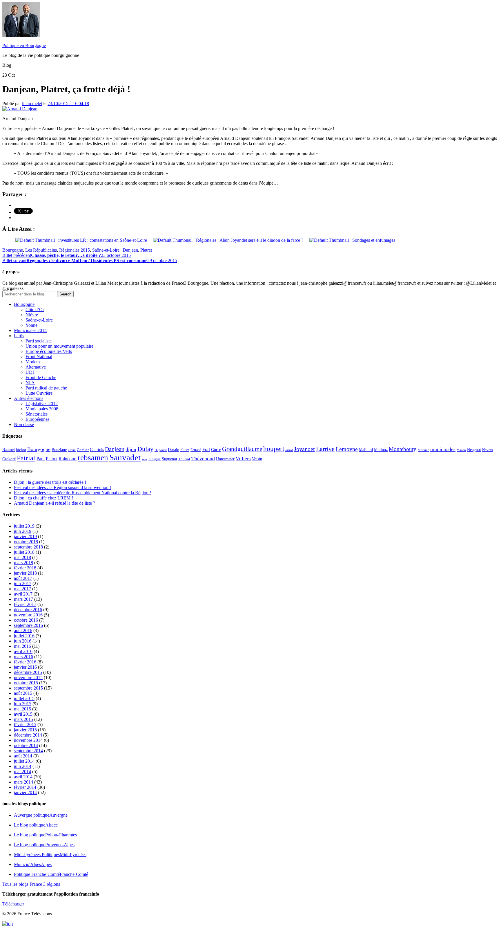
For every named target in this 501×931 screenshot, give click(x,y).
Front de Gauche (41, 377)
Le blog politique (36, 824)
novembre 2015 (28, 677)
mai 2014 (22, 771)
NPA (30, 382)
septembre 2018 (28, 546)
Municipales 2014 (30, 330)
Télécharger (13, 903)
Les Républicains (41, 250)
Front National (39, 356)
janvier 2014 (25, 792)
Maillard (366, 450)
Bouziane (59, 450)
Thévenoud (203, 458)
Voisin (257, 459)
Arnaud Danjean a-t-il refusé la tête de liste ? (54, 503)
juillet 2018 (24, 552)
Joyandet (304, 449)
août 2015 (23, 693)
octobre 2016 (26, 620)
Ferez (184, 450)
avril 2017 (23, 593)
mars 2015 (23, 719)
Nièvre (32, 314)
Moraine (423, 450)
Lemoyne (347, 449)
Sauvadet (125, 457)
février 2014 (25, 787)
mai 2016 (22, 646)
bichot (21, 450)
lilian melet (32, 103)
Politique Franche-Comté (51, 874)
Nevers (487, 450)
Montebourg (403, 449)
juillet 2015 (24, 698)
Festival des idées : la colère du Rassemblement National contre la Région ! (82, 492)
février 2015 (25, 724)
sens (144, 459)
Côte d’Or (35, 309)
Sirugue (154, 459)
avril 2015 (23, 714)
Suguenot (169, 459)
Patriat (26, 458)
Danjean (130, 250)
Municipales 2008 (42, 408)
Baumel (8, 449)
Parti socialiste (39, 340)
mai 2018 (22, 557)
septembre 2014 (28, 750)
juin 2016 (22, 640)
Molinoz (381, 450)
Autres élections (28, 398)
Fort (206, 449)
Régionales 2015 (74, 250)
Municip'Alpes (33, 864)
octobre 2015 (26, 682)
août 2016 (23, 630)
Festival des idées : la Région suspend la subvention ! (62, 487)
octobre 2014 (26, 745)
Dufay (145, 448)
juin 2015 (22, 703)
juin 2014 (22, 766)
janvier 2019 (25, 536)
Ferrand (195, 450)
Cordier (83, 450)
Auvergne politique (41, 815)
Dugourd (161, 450)
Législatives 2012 (42, 403)
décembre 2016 (28, 609)
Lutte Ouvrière (39, 393)
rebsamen (93, 457)
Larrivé (325, 448)
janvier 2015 (25, 729)
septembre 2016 (28, 625)
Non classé (24, 424)
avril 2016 (23, 651)
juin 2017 (22, 583)
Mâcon (461, 450)
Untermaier (225, 459)
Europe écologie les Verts (49, 351)
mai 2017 (22, 588)
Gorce (216, 450)
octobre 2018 (26, 541)
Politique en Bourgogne (24, 45)
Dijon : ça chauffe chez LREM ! (43, 497)
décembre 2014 (28, 734)
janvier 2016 (25, 667)
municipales (442, 449)
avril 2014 (23, 776)
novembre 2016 (28, 614)
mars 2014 (23, 782)
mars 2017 (23, 599)
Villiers (243, 458)
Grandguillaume (242, 448)
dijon (131, 449)
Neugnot (474, 450)
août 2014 (23, 755)
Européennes (37, 419)
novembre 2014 (28, 740)
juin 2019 (22, 531)
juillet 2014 (24, 761)
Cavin (72, 450)
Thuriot (184, 459)
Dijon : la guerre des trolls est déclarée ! (50, 482)
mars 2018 (23, 562)
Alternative (36, 367)
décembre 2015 (28, 672)
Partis (19, 335)
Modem (33, 361)
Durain (173, 449)
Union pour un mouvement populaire (59, 346)
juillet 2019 (24, 526)
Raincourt (68, 458)
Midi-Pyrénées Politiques (50, 854)
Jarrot (289, 450)
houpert (273, 448)
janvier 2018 (25, 573)
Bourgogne (12, 250)
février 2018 (25, 567)
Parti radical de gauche (46, 387)
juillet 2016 (24, 635)
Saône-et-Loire (105, 250)
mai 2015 (22, 708)
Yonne (31, 325)
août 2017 (23, 578)
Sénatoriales (37, 414)
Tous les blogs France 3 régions (31, 884)
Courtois (97, 449)
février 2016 (25, 661)
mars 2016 (23, 656)
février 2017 (25, 604)
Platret (146, 250)
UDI (30, 372)
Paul (41, 458)
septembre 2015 (28, 687)
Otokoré (9, 459)
